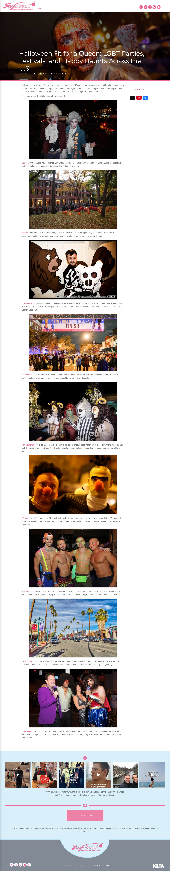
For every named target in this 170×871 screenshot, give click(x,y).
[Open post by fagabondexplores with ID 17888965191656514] (125, 775)
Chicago (25, 518)
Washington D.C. (29, 375)
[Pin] (139, 97)
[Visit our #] (159, 7)
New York (26, 163)
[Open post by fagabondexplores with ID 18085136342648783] (44, 775)
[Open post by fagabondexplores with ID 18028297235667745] (18, 775)
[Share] (145, 97)
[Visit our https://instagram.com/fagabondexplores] (150, 7)
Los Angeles (27, 731)
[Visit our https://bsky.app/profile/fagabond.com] (154, 7)
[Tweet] (132, 97)
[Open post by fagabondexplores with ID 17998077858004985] (152, 775)
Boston (25, 233)
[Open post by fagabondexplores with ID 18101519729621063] (71, 775)
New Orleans (27, 591)
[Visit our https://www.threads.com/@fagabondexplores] (145, 7)
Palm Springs (27, 661)
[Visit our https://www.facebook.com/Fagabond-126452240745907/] (141, 7)
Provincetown (28, 303)
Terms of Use (99, 865)
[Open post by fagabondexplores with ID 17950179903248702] (98, 775)
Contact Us (109, 865)
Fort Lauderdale (29, 445)
